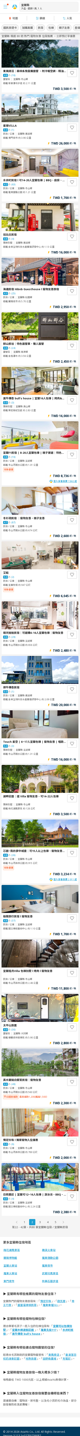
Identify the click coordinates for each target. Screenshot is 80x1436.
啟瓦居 (61, 1301)
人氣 (69, 18)
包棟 (51, 28)
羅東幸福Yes (50, 1305)
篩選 (42, 18)
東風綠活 (53, 1355)
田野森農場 (49, 1358)
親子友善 (64, 28)
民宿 (40, 28)
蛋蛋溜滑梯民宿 (27, 1305)
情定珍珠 (45, 1301)
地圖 (15, 18)
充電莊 (67, 1358)
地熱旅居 (31, 1358)
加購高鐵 (27, 28)
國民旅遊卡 (10, 28)
